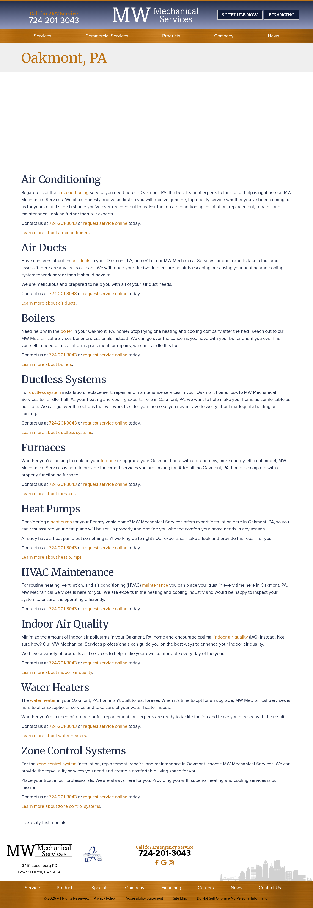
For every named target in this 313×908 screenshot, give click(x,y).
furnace (108, 460)
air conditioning (73, 192)
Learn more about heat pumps (51, 557)
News (273, 35)
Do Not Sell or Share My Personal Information (233, 898)
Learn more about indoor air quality (56, 672)
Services (42, 35)
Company (223, 35)
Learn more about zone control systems (60, 806)
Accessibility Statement (144, 898)
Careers (206, 887)
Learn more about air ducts (48, 303)
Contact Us (270, 887)
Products (171, 35)
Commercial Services (106, 35)
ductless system (45, 392)
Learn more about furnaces (48, 493)
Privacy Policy (105, 898)
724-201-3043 (54, 20)
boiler (66, 331)
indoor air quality (231, 636)
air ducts (81, 260)
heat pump (61, 521)
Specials (99, 887)
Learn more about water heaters (53, 735)
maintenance (155, 585)
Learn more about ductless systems (56, 432)
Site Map (180, 898)
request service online (105, 223)
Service (32, 887)
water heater (43, 700)
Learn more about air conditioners (55, 232)
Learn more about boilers (46, 364)
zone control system (57, 763)
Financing (171, 887)
